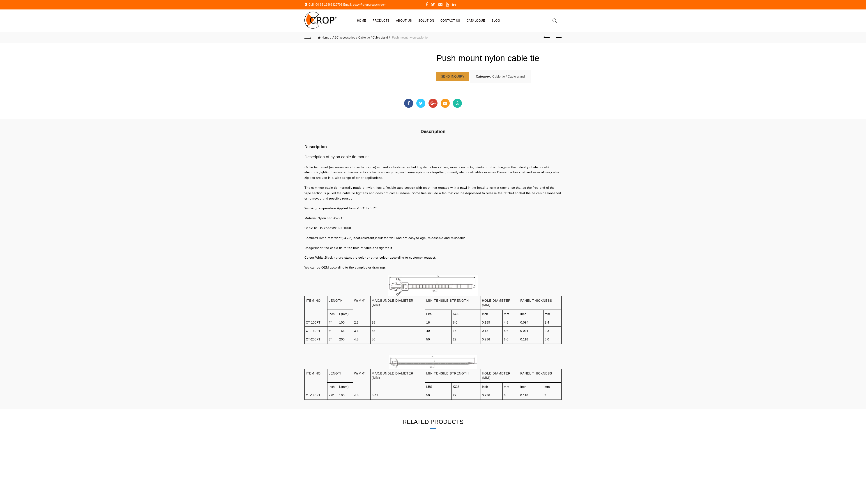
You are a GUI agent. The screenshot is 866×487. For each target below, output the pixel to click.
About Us (404, 20)
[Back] (307, 37)
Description (433, 131)
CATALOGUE (476, 20)
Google (433, 103)
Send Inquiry (453, 76)
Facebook (408, 103)
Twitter (420, 103)
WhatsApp (457, 103)
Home (361, 20)
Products (381, 20)
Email (445, 103)
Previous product (547, 37)
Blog (495, 20)
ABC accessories (343, 37)
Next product (558, 37)
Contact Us (450, 20)
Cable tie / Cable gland (373, 37)
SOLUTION (426, 20)
